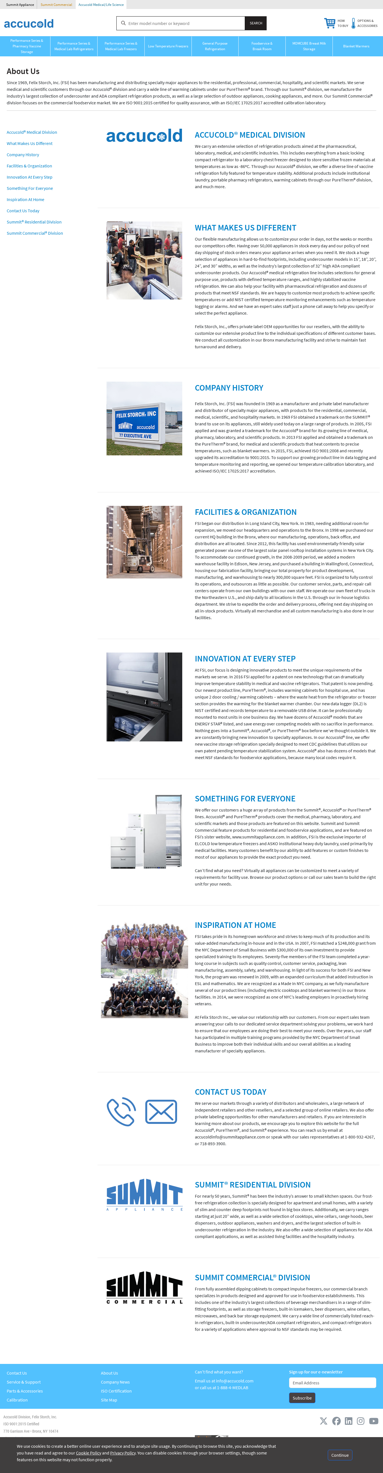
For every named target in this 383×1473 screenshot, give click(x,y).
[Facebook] (337, 1420)
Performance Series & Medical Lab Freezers (121, 46)
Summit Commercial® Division (35, 233)
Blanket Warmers (356, 46)
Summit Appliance (20, 4)
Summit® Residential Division (34, 222)
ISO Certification (116, 1391)
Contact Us (17, 1373)
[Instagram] (362, 1420)
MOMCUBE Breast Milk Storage (309, 46)
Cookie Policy (88, 1453)
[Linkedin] (350, 1420)
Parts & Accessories (25, 1391)
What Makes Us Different (29, 143)
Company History (23, 154)
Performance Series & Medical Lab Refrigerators (73, 46)
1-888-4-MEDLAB (232, 1387)
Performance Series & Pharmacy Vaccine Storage (26, 46)
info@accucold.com (234, 1381)
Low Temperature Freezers (168, 46)
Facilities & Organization (29, 166)
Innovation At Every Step (29, 177)
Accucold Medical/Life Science (101, 4)
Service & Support (24, 1382)
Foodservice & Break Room (262, 46)
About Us (109, 1373)
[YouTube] (374, 1420)
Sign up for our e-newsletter (316, 1372)
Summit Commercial (56, 4)
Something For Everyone (30, 188)
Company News (115, 1382)
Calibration (17, 1400)
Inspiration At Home (25, 199)
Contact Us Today (23, 210)
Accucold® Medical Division (32, 132)
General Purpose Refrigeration (214, 46)
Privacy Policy (122, 1453)
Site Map (109, 1400)
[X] (324, 1420)
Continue (340, 1455)
